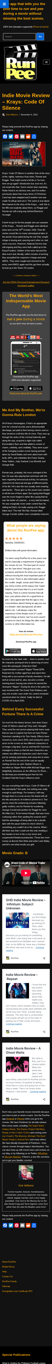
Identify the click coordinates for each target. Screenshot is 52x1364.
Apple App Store (17, 634)
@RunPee (42, 1153)
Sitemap (6, 1286)
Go (40, 36)
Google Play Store (34, 634)
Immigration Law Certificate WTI (17, 1291)
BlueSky (17, 1157)
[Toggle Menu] (4, 4)
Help (4, 1271)
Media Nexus (8, 1266)
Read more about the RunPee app (26, 393)
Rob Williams (12, 115)
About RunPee (9, 1262)
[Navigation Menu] (46, 62)
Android (44, 27)
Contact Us (7, 1276)
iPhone (36, 27)
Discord (8, 1157)
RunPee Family (9, 1281)
